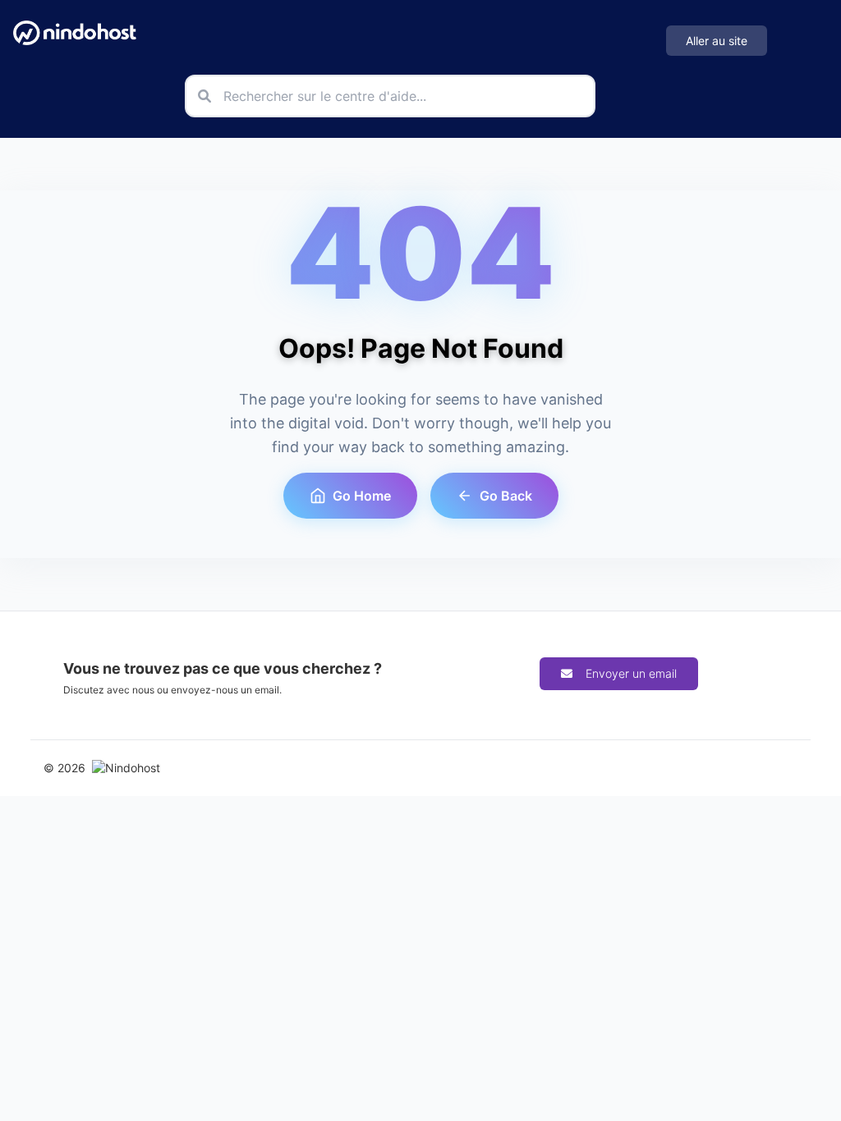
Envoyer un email (631, 673)
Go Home (362, 495)
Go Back (506, 495)
